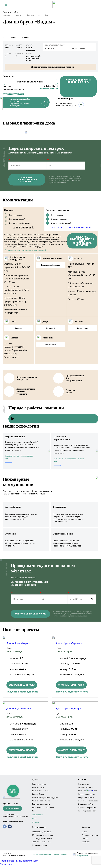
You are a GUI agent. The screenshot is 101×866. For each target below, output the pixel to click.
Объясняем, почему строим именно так (69, 460)
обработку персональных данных (74, 616)
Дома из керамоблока (41, 801)
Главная (6, 15)
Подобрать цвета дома (41, 832)
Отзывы (85, 838)
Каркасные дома (39, 784)
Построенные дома (90, 835)
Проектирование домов (88, 811)
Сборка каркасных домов (42, 835)
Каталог (18, 15)
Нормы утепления (39, 845)
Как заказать (83, 784)
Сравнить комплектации (13, 93)
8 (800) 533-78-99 (64, 104)
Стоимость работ (85, 804)
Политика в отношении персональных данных (49, 854)
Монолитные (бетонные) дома (45, 797)
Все (33, 811)
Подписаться (7, 864)
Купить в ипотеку (85, 787)
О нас (84, 832)
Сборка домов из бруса (42, 838)
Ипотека (35, 822)
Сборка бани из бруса (41, 842)
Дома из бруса (33, 15)
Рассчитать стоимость (49, 89)
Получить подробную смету (22, 691)
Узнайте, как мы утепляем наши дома (19, 457)
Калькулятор (37, 815)
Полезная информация (88, 801)
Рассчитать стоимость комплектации (71, 227)
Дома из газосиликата (41, 804)
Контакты (86, 842)
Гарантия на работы (87, 807)
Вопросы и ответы (86, 797)
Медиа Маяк (82, 855)
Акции (34, 819)
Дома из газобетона (40, 791)
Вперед (25, 37)
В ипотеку (30, 81)
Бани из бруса (38, 794)
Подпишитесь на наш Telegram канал (19, 861)
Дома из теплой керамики (43, 807)
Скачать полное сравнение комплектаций (25, 250)
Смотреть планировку (22, 685)
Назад (13, 37)
